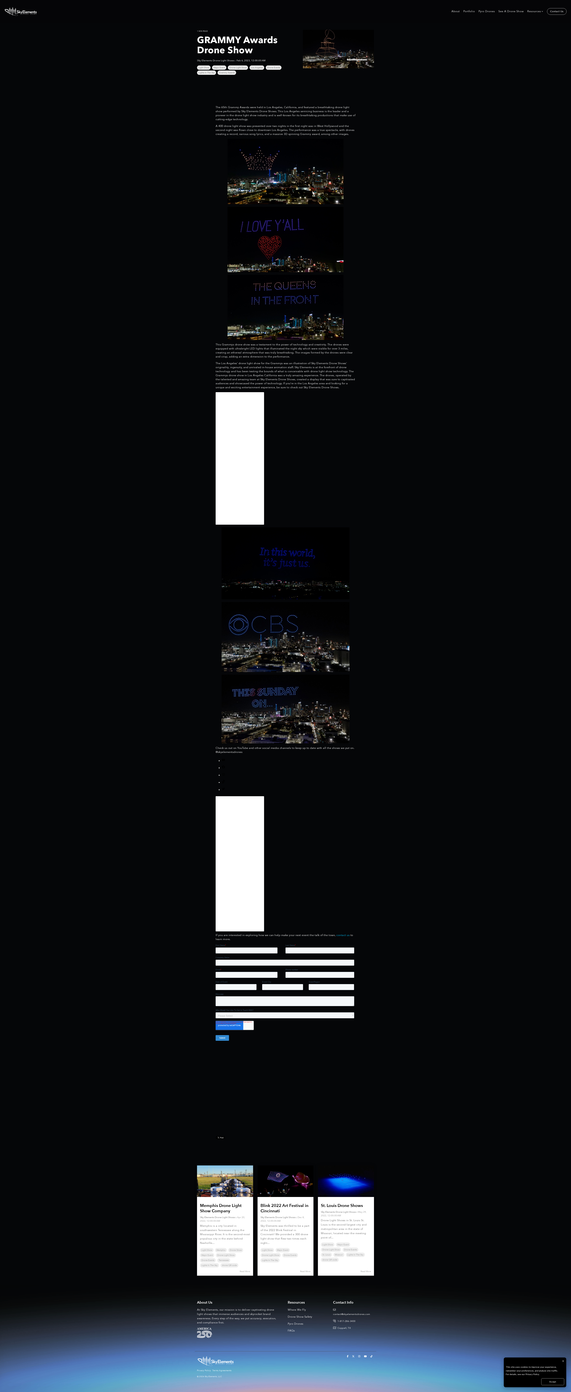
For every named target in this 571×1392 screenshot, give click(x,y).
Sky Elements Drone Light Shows (216, 60)
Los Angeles (257, 67)
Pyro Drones (487, 11)
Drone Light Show (238, 67)
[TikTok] (223, 782)
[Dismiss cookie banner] (563, 1361)
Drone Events (273, 67)
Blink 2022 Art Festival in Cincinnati (284, 1208)
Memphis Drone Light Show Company (221, 1208)
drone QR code (229, 1265)
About (455, 11)
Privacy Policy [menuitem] (204, 1370)
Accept (552, 1381)
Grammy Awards (227, 72)
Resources (534, 11)
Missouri (339, 1254)
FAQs (291, 1330)
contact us (343, 935)
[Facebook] (223, 768)
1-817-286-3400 (347, 1321)
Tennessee (224, 1260)
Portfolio (469, 11)
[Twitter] (223, 790)
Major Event (219, 67)
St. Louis (326, 1254)
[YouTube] (223, 761)
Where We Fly (297, 1310)
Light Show (204, 67)
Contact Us (556, 11)
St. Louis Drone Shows (342, 1205)
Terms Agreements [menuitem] (221, 1370)
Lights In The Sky (207, 72)
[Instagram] (223, 775)
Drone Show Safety (300, 1317)
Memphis (221, 1250)
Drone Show (236, 1250)
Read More (245, 1271)
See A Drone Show (511, 11)
